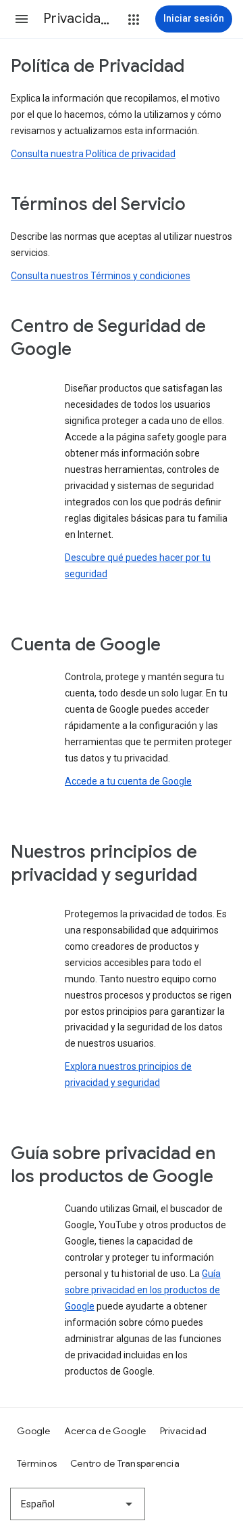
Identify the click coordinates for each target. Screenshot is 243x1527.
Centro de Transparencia (125, 1463)
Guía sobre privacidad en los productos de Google (143, 1290)
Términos (37, 1463)
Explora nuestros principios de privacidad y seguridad (128, 1074)
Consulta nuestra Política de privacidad (93, 153)
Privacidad (183, 1431)
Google (34, 1431)
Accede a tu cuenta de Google (128, 781)
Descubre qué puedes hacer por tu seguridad (138, 565)
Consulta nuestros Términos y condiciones (100, 275)
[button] (21, 19)
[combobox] (77, 1504)
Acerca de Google (105, 1431)
